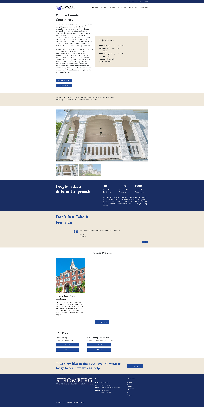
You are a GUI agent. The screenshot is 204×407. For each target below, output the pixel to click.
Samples (129, 395)
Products (95, 7)
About (128, 2)
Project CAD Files (63, 80)
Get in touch (135, 366)
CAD (133, 2)
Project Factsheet (63, 85)
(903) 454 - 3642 (105, 385)
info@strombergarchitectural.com (110, 387)
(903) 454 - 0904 (105, 382)
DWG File (67, 345)
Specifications (144, 7)
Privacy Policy (81, 402)
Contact (139, 2)
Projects (103, 7)
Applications (122, 7)
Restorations (133, 7)
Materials (112, 7)
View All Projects (102, 322)
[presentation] (143, 242)
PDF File (67, 350)
